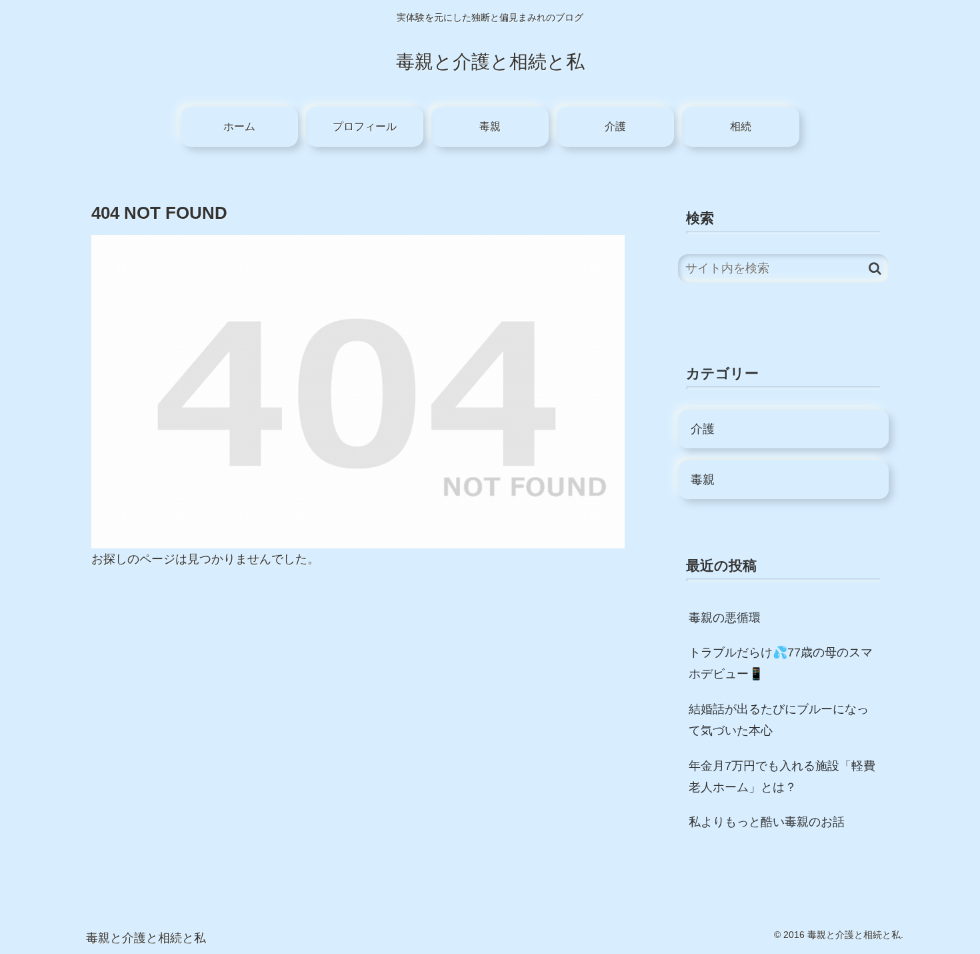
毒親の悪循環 (725, 617)
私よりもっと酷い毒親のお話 (767, 822)
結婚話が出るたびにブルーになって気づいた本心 (779, 719)
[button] (875, 268)
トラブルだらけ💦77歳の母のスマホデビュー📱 (781, 663)
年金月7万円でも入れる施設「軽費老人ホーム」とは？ (782, 776)
